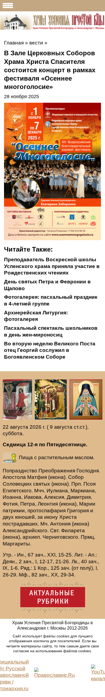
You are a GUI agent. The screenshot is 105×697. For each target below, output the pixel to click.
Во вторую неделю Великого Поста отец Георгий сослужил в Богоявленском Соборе (49, 350)
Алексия (54, 497)
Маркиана (83, 490)
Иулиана (57, 490)
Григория (78, 510)
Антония (60, 524)
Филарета (73, 530)
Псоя (89, 484)
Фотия (10, 504)
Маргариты (16, 544)
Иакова (32, 497)
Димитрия (79, 497)
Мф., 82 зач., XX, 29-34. (47, 575)
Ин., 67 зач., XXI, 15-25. (45, 555)
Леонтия (48, 504)
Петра (27, 504)
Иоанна (12, 497)
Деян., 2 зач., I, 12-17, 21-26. (36, 561)
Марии (87, 504)
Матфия (37, 477)
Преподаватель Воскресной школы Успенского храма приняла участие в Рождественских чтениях (52, 266)
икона (57, 477)
